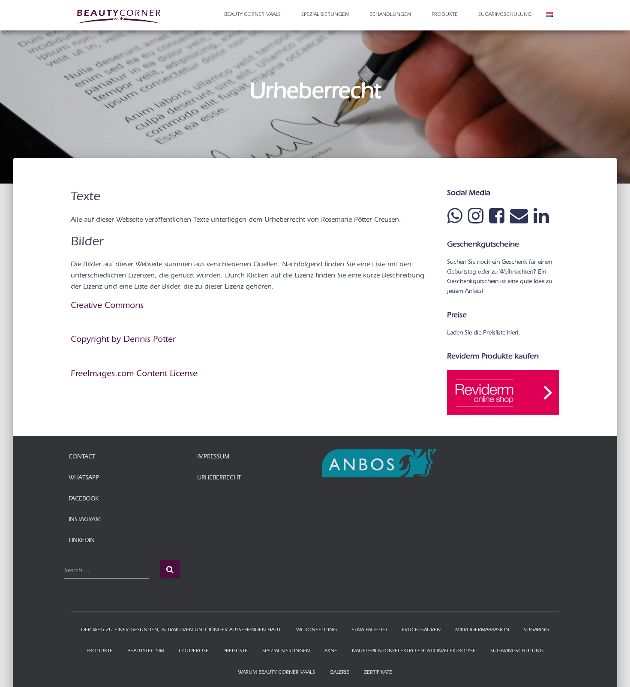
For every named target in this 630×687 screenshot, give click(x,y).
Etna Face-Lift (369, 630)
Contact (82, 458)
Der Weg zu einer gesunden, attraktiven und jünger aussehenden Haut (181, 630)
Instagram (85, 520)
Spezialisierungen (326, 15)
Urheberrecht (219, 479)
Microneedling (316, 630)
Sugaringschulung (504, 15)
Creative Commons (107, 306)
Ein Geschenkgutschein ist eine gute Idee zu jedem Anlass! (499, 282)
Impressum (213, 458)
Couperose (194, 651)
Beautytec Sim (145, 651)
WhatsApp (84, 479)
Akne (330, 651)
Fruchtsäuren (421, 630)
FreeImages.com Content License (134, 375)
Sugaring (536, 630)
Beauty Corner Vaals (253, 15)
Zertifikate (378, 672)
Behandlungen (391, 15)
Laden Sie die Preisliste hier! (482, 334)
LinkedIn (82, 541)
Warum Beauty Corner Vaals (276, 672)
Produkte (445, 15)
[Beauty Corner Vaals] (120, 15)
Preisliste (235, 651)
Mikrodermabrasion (482, 630)
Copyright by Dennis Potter (123, 340)
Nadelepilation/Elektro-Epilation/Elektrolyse (414, 651)
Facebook (84, 500)
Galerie (339, 672)
